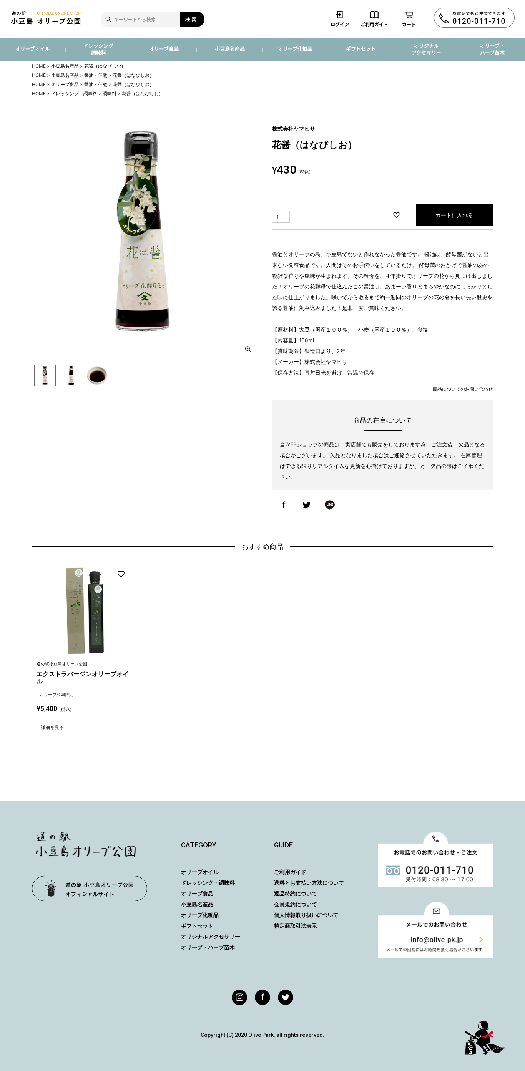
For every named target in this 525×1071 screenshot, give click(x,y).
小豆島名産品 (230, 48)
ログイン (340, 24)
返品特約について (295, 893)
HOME (39, 66)
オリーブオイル (32, 48)
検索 (191, 19)
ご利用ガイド (374, 24)
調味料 (109, 93)
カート (409, 24)
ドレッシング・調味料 (74, 93)
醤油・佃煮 (95, 75)
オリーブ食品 (164, 48)
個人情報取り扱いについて (306, 915)
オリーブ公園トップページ (89, 888)
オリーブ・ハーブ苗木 (492, 49)
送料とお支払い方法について (309, 882)
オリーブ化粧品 (295, 48)
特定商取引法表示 (295, 925)
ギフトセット (361, 48)
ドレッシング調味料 (98, 49)
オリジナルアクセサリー (426, 49)
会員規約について (295, 904)
